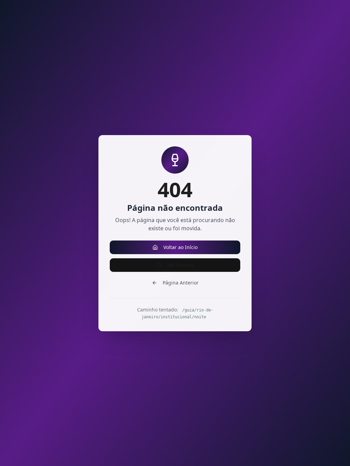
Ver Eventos (180, 265)
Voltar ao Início (180, 247)
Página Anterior (181, 282)
